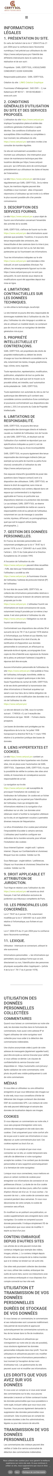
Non (17, 1472)
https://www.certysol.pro (32, 119)
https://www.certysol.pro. (15, 604)
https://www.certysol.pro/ (15, 704)
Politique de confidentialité (34, 1472)
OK (10, 1472)
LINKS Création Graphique (31, 82)
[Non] (49, 1466)
